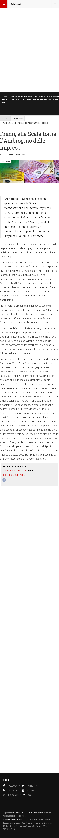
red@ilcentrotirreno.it (13, 474)
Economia (18, 118)
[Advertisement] (29, 636)
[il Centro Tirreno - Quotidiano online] (15, 4)
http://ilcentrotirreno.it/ (14, 470)
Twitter (30, 786)
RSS (29, 795)
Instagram (13, 795)
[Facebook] (4, 480)
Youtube (31, 790)
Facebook (12, 786)
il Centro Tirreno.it (10, 820)
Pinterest (12, 790)
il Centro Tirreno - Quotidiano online (28, 813)
